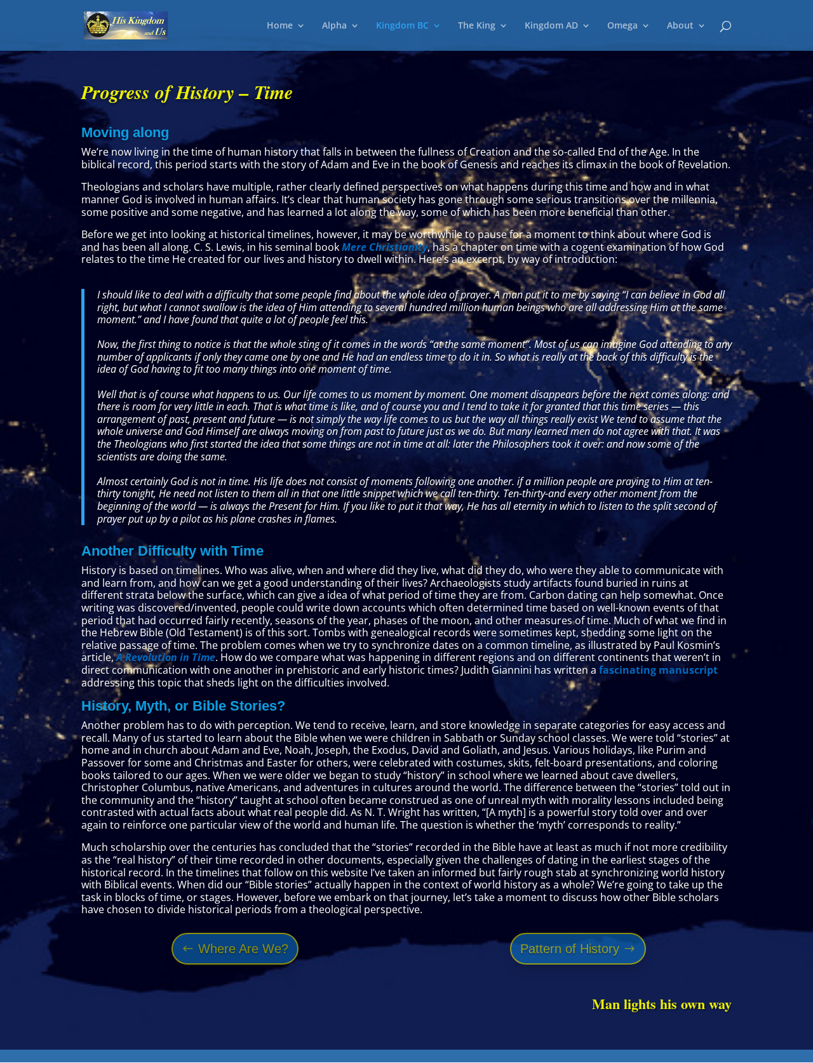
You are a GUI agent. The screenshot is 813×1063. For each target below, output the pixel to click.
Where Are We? (243, 949)
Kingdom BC (402, 26)
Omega (622, 26)
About (680, 26)
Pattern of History (569, 949)
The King (476, 26)
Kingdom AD (551, 26)
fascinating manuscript (658, 670)
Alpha (334, 26)
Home (280, 26)
